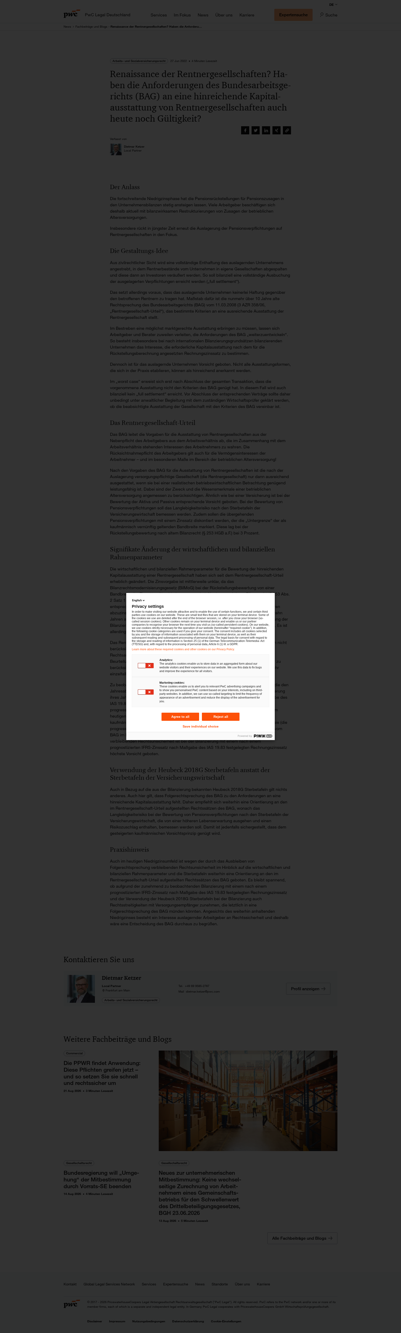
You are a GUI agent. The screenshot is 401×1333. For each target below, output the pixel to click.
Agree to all (180, 716)
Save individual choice (201, 726)
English (137, 600)
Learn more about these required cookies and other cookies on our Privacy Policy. (183, 649)
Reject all (220, 716)
